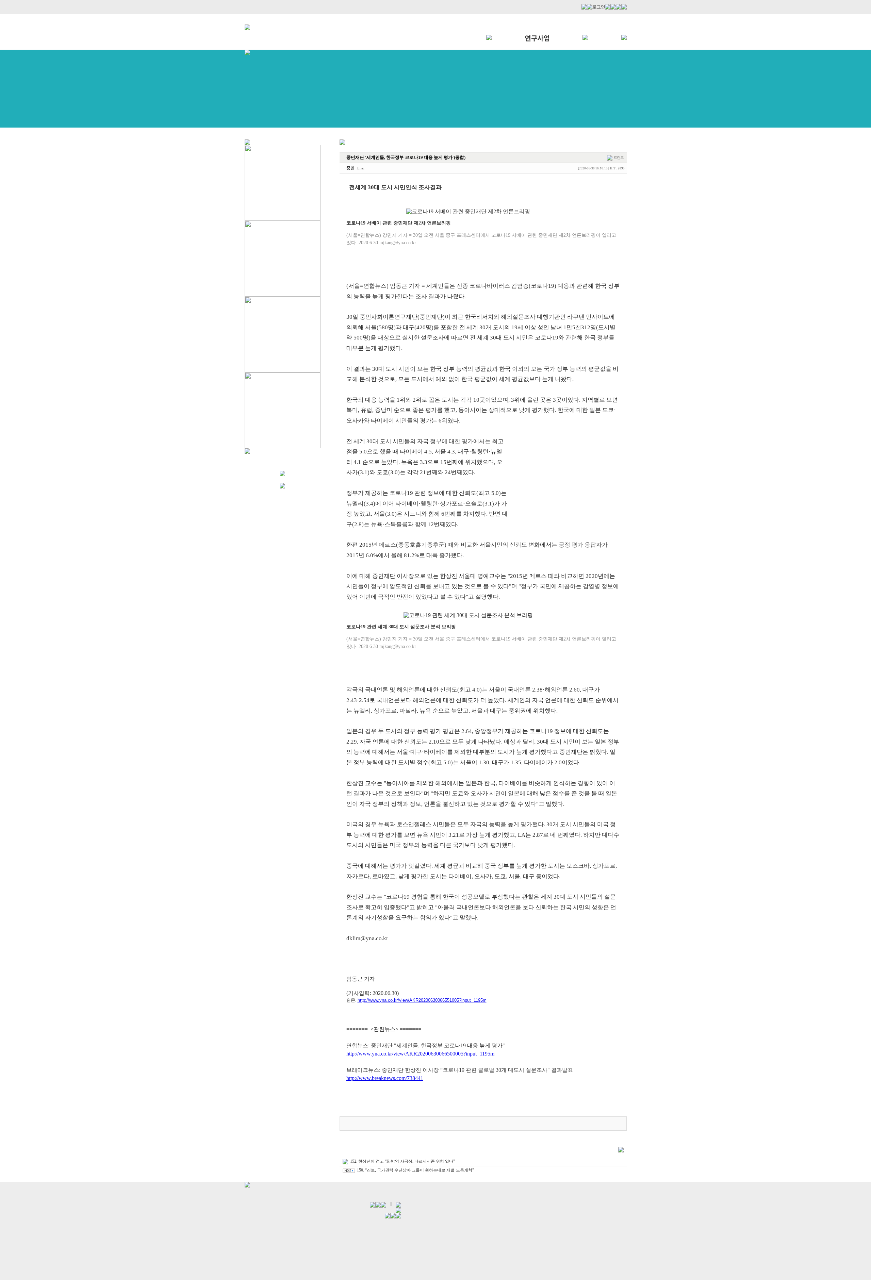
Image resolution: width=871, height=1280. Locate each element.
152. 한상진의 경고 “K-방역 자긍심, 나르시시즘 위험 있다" (402, 1161)
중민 (350, 168)
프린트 (618, 157)
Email (360, 168)
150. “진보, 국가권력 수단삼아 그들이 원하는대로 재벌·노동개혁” (415, 1170)
